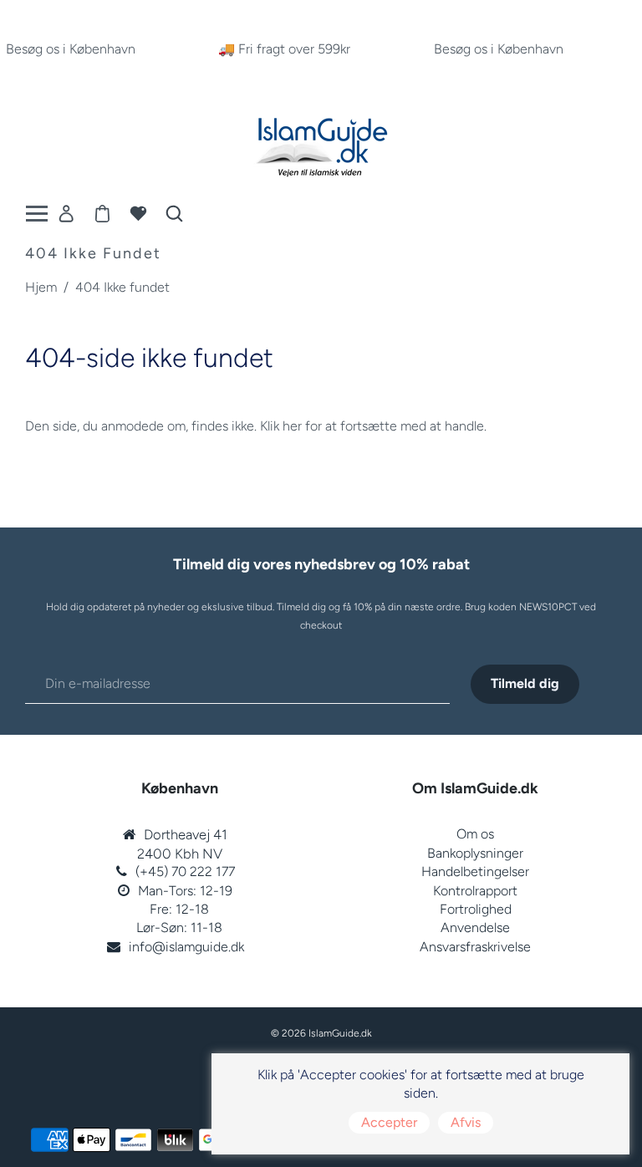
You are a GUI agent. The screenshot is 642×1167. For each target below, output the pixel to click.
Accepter (389, 1122)
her (292, 426)
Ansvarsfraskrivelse (475, 947)
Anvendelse (475, 927)
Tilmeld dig (525, 683)
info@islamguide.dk (186, 947)
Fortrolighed (476, 909)
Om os (475, 834)
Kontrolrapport (475, 891)
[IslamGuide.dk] (321, 143)
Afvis (466, 1122)
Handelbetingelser (475, 871)
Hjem (41, 287)
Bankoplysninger (475, 853)
